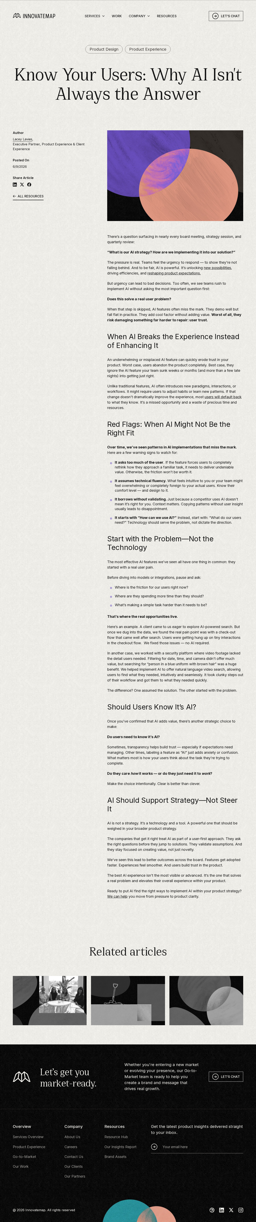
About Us (72, 1137)
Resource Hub (116, 1137)
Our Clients (73, 1166)
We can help (117, 896)
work (117, 16)
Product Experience (29, 1147)
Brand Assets (115, 1157)
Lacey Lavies (22, 139)
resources (167, 16)
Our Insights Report (120, 1147)
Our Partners (74, 1176)
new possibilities (217, 268)
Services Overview (28, 1137)
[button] (95, 15)
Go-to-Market (24, 1157)
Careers (70, 1147)
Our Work (21, 1166)
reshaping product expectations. (174, 273)
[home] (40, 16)
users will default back (223, 397)
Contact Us (73, 1157)
